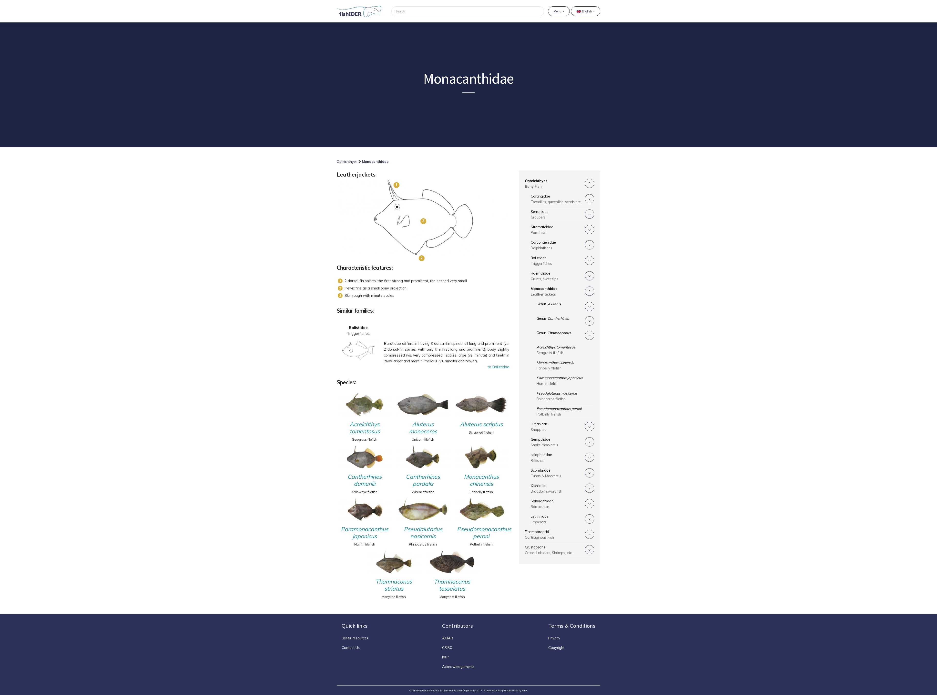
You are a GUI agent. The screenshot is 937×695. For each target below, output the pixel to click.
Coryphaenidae (543, 245)
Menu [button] (558, 11)
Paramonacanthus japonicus (364, 533)
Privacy (554, 638)
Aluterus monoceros (423, 428)
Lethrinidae (540, 519)
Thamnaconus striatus (394, 585)
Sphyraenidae (542, 504)
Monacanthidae (544, 292)
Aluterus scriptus (481, 424)
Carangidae (556, 199)
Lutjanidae (539, 427)
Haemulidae (544, 276)
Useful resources (355, 638)
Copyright (556, 647)
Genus (549, 304)
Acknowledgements (458, 667)
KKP (445, 657)
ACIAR (447, 638)
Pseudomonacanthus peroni (482, 533)
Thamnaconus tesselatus (452, 585)
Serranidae (540, 214)
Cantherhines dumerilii (364, 480)
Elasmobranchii (539, 535)
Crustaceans (548, 550)
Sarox (524, 690)
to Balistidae (498, 367)
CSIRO (447, 647)
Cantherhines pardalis (423, 480)
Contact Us (351, 647)
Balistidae (541, 261)
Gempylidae (544, 442)
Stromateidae (542, 230)
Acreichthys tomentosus (365, 428)
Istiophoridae (541, 458)
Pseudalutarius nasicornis (423, 533)
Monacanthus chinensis (481, 480)
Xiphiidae (546, 489)
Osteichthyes (347, 161)
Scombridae (546, 473)
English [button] (586, 11)
